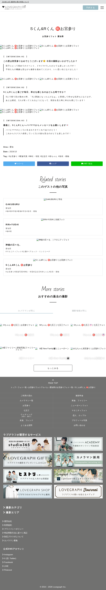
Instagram (8, 554)
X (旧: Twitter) (10, 558)
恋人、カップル (79, 415)
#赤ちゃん (52, 156)
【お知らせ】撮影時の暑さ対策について (15, 2)
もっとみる (53, 368)
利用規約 (8, 525)
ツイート (20, 164)
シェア (54, 164)
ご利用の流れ (26, 396)
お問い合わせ (79, 425)
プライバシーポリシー (13, 529)
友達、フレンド (26, 420)
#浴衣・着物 (63, 156)
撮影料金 (79, 396)
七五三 (26, 410)
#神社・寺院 (34, 156)
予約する (90, 7)
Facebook (8, 562)
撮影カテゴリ (14, 507)
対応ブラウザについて (13, 537)
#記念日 (43, 156)
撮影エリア (12, 512)
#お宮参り (13, 156)
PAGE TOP (53, 383)
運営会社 (8, 521)
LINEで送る (87, 164)
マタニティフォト (79, 410)
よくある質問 (26, 425)
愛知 (12, 147)
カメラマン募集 (11, 540)
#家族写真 (23, 156)
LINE (6, 566)
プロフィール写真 (79, 420)
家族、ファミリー (79, 401)
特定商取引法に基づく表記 (15, 533)
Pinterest (8, 570)
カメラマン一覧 (26, 401)
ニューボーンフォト (79, 406)
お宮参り (26, 406)
